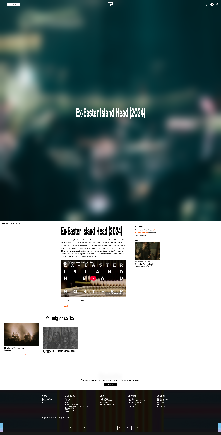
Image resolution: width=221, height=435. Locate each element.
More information (143, 428)
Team (67, 402)
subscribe (110, 384)
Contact (102, 395)
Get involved (132, 395)
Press (67, 401)
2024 (67, 300)
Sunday (81, 300)
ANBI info (68, 412)
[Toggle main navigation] (3, 4)
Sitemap (44, 395)
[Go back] (3, 223)
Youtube (163, 401)
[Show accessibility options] (207, 4)
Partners (68, 399)
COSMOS (45, 401)
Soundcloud (164, 404)
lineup (13, 223)
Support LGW (133, 404)
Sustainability (70, 408)
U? (43, 402)
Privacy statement (71, 404)
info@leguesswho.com (108, 404)
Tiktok (162, 406)
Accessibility (69, 410)
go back (65, 306)
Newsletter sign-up (135, 402)
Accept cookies (124, 428)
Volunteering (132, 399)
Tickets (14, 4)
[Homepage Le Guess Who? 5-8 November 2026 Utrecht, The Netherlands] (110, 4)
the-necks (19, 223)
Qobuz (162, 402)
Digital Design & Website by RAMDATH (56, 418)
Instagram (164, 399)
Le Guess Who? (47, 399)
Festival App (132, 406)
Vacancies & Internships (137, 401)
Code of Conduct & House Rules (76, 406)
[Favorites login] (212, 4)
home (7, 223)
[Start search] (217, 4)
